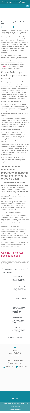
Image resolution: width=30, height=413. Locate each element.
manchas (3, 66)
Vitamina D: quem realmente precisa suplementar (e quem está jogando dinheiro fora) (18, 279)
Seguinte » (19, 337)
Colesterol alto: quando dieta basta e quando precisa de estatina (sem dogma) (19, 288)
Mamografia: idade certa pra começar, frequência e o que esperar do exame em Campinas (19, 299)
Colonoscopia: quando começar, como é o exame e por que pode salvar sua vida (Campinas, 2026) (18, 310)
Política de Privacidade (15, 406)
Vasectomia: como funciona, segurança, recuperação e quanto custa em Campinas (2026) (18, 320)
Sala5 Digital (19, 409)
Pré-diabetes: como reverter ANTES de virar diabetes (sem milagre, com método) (18, 329)
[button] (27, 6)
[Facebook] (13, 398)
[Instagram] (16, 398)
